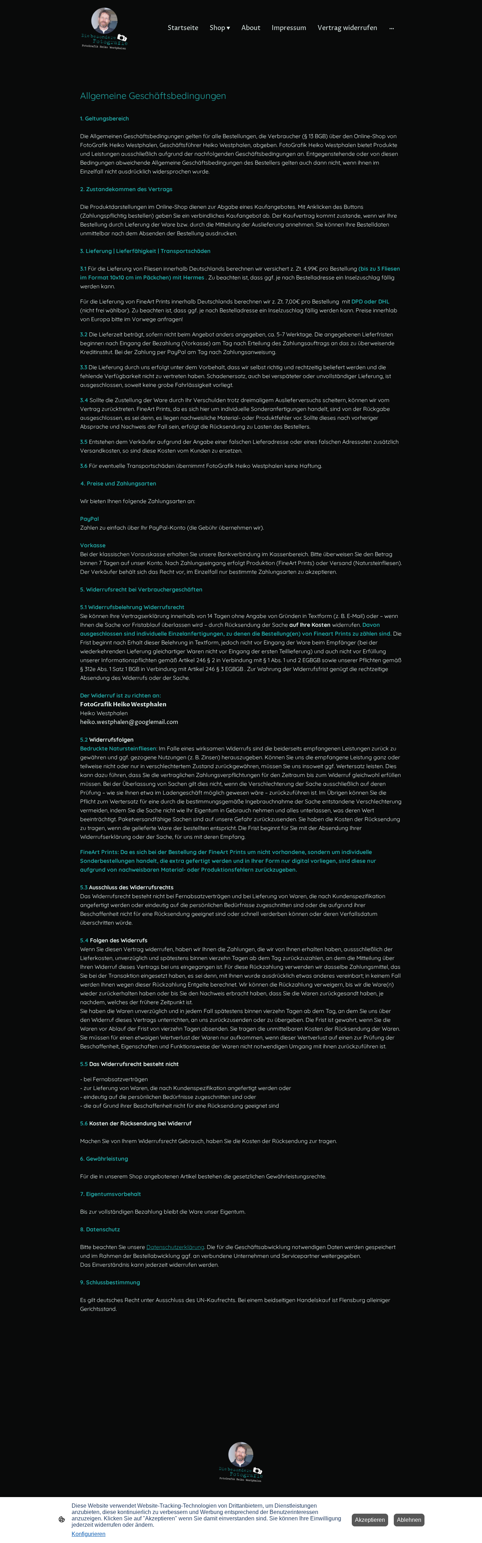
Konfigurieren (89, 1534)
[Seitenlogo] (104, 28)
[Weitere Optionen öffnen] (391, 28)
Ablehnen (409, 1520)
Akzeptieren (370, 1520)
